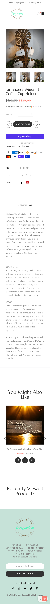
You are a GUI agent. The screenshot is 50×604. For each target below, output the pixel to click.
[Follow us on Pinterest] (27, 182)
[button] (25, 106)
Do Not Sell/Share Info (25, 557)
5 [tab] (24, 62)
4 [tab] (21, 62)
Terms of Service (25, 554)
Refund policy (35, 551)
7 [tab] (29, 62)
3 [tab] (18, 62)
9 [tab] (34, 62)
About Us (16, 545)
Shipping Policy (36, 548)
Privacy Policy (15, 551)
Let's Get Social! (14, 548)
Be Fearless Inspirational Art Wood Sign (25, 449)
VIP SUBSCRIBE (25, 573)
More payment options (25, 142)
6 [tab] (26, 62)
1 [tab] (13, 62)
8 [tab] (32, 62)
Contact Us (32, 545)
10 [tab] (37, 62)
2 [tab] (16, 62)
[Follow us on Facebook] (21, 182)
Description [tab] (25, 204)
